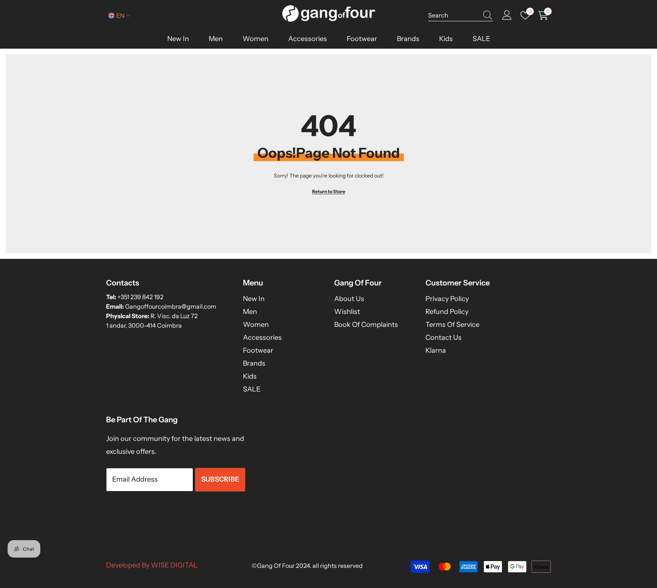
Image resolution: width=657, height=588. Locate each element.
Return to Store (328, 191)
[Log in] (507, 15)
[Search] (460, 15)
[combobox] (453, 15)
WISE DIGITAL (174, 565)
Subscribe (220, 479)
